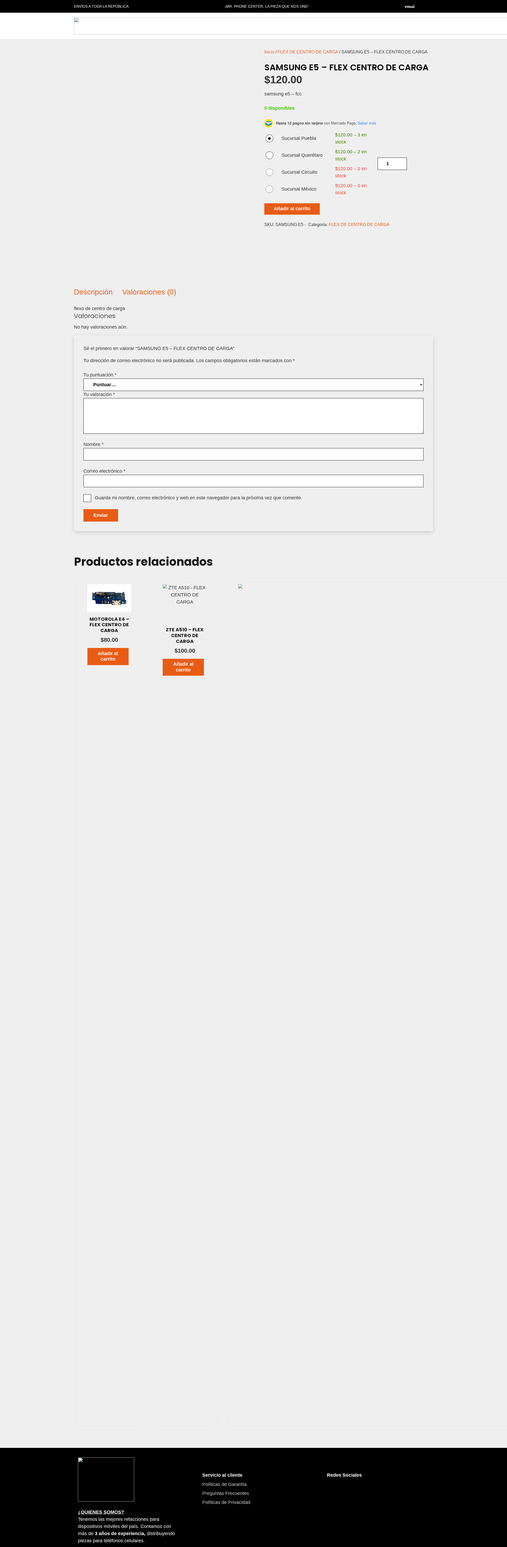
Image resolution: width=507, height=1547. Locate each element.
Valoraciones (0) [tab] (149, 292)
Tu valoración (99, 394)
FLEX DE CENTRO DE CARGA (308, 51)
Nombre (93, 444)
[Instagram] (430, 6)
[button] (108, 656)
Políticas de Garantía (224, 1484)
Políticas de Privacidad (226, 1502)
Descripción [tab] (93, 292)
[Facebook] (420, 6)
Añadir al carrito (292, 208)
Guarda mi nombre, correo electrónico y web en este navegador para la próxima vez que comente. (198, 497)
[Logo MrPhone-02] (106, 1479)
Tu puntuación (99, 374)
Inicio (269, 51)
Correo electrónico (104, 471)
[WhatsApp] (362, 1491)
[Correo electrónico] (409, 6)
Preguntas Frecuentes (225, 1493)
